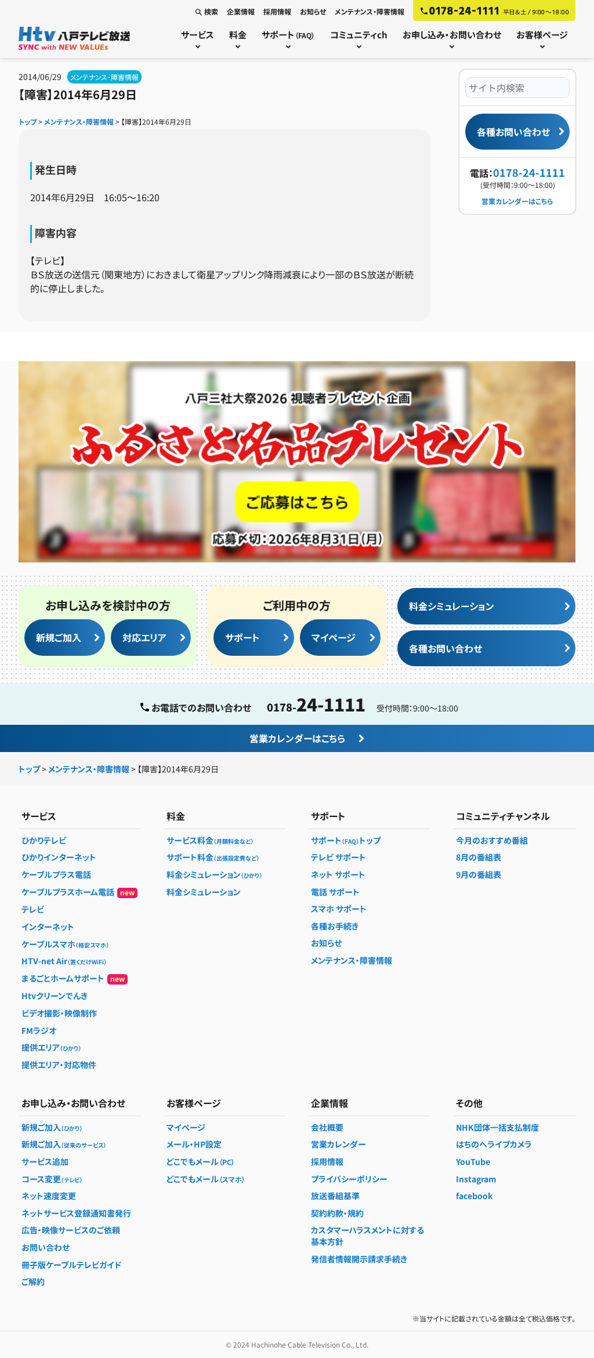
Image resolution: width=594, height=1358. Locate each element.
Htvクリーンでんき (54, 995)
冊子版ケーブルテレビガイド (71, 1264)
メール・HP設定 (194, 1144)
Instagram (476, 1179)
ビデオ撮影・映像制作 (59, 1013)
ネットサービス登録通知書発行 (76, 1213)
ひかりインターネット (58, 857)
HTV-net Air (64, 961)
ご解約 (33, 1281)
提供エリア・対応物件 (58, 1064)
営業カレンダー (338, 1144)
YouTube (473, 1161)
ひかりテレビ (43, 840)
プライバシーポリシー (349, 1179)
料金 (238, 34)
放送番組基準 (335, 1195)
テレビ (32, 909)
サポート (288, 34)
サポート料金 (212, 857)
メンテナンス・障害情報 (369, 11)
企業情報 (241, 11)
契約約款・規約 (337, 1213)
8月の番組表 (478, 857)
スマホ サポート (339, 908)
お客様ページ (542, 34)
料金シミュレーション (451, 606)
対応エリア (144, 637)
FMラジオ (38, 1030)
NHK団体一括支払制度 (497, 1127)
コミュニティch (358, 34)
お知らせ (313, 11)
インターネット (47, 926)
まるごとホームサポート (73, 978)
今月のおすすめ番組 (492, 840)
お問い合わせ (45, 1247)
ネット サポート (338, 874)
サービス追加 (44, 1161)
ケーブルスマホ (65, 944)
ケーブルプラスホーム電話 (78, 892)
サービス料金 (209, 840)
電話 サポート (335, 892)
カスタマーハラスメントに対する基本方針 (367, 1235)
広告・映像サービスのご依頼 (70, 1230)
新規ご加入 (58, 637)
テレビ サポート (338, 857)
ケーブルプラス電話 (56, 874)
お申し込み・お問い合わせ (452, 34)
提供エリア (51, 1047)
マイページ (334, 637)
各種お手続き (334, 926)
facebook (474, 1195)
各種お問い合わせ (513, 132)
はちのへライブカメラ (494, 1144)
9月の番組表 (478, 874)
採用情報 (277, 11)
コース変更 (51, 1179)
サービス (197, 34)
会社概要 (327, 1127)
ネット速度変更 (48, 1195)
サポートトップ (346, 840)
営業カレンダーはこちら (517, 201)
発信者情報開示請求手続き (359, 1259)
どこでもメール (200, 1161)
